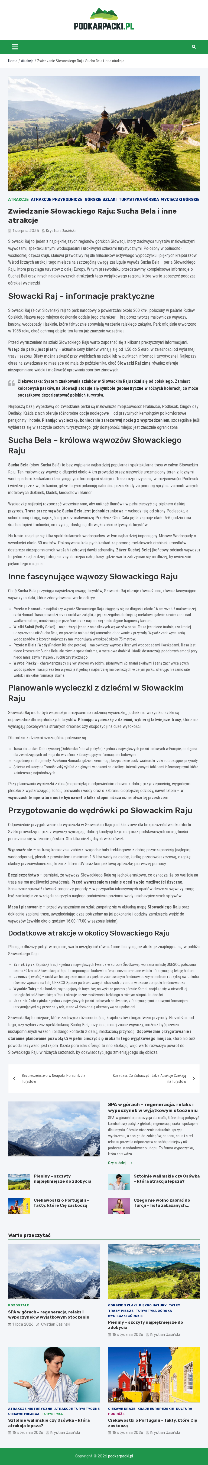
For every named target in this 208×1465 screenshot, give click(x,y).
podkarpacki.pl (120, 1456)
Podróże (116, 1414)
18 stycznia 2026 (127, 1334)
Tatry (174, 1305)
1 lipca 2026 (23, 1324)
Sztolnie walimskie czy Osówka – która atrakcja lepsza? (167, 1179)
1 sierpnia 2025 (25, 230)
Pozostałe (18, 1305)
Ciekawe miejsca (24, 1414)
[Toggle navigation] (15, 47)
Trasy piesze (121, 1311)
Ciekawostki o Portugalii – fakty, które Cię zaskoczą (61, 1203)
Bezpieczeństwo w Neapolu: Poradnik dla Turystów (53, 1078)
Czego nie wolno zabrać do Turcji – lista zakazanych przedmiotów (162, 1205)
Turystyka (52, 1414)
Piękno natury (153, 1305)
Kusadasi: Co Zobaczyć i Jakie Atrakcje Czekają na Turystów (149, 1078)
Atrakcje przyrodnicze (57, 199)
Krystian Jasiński (61, 230)
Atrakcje (18, 199)
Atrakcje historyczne (30, 1409)
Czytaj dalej (117, 1163)
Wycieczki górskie (180, 199)
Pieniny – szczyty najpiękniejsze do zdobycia (62, 1179)
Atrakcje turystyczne (77, 1409)
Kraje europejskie (156, 1409)
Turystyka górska (139, 199)
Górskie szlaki (100, 199)
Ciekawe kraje (121, 1409)
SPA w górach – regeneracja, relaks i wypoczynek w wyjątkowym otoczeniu (48, 1315)
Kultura (184, 1409)
